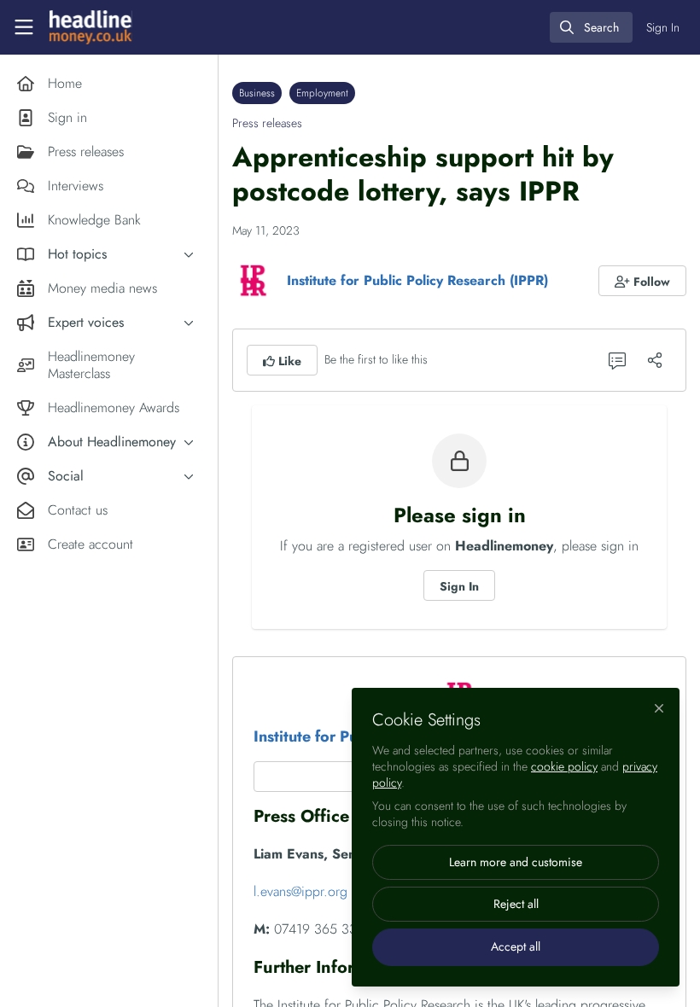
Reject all (516, 903)
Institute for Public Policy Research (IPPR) (417, 280)
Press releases (267, 122)
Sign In (459, 586)
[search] (591, 27)
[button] (642, 280)
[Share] (655, 360)
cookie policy (564, 766)
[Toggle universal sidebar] (24, 27)
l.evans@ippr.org (300, 891)
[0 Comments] (617, 360)
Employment (322, 93)
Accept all (515, 946)
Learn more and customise (515, 861)
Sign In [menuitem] (663, 27)
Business (257, 93)
